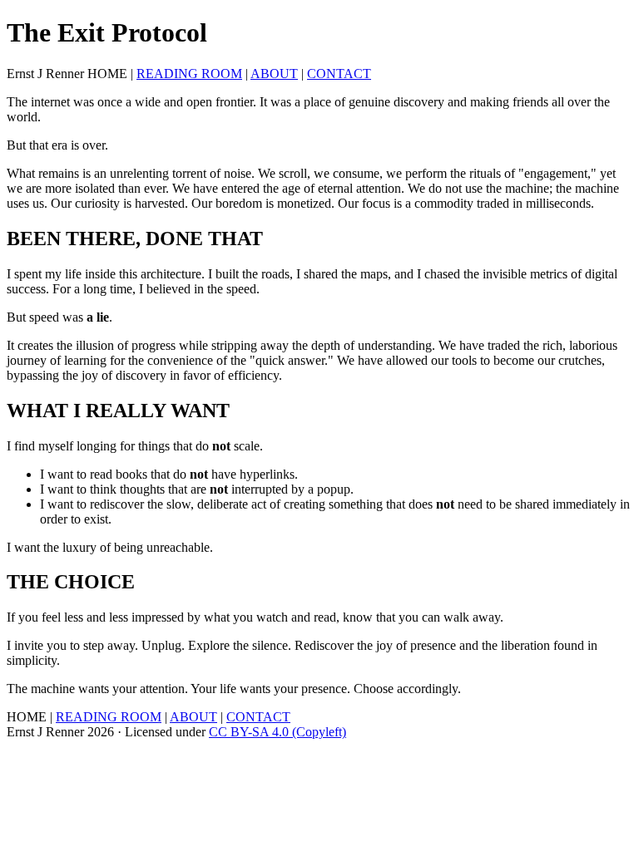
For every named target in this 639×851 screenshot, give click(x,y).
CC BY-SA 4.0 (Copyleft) (277, 732)
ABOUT (274, 73)
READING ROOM (189, 73)
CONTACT (339, 73)
